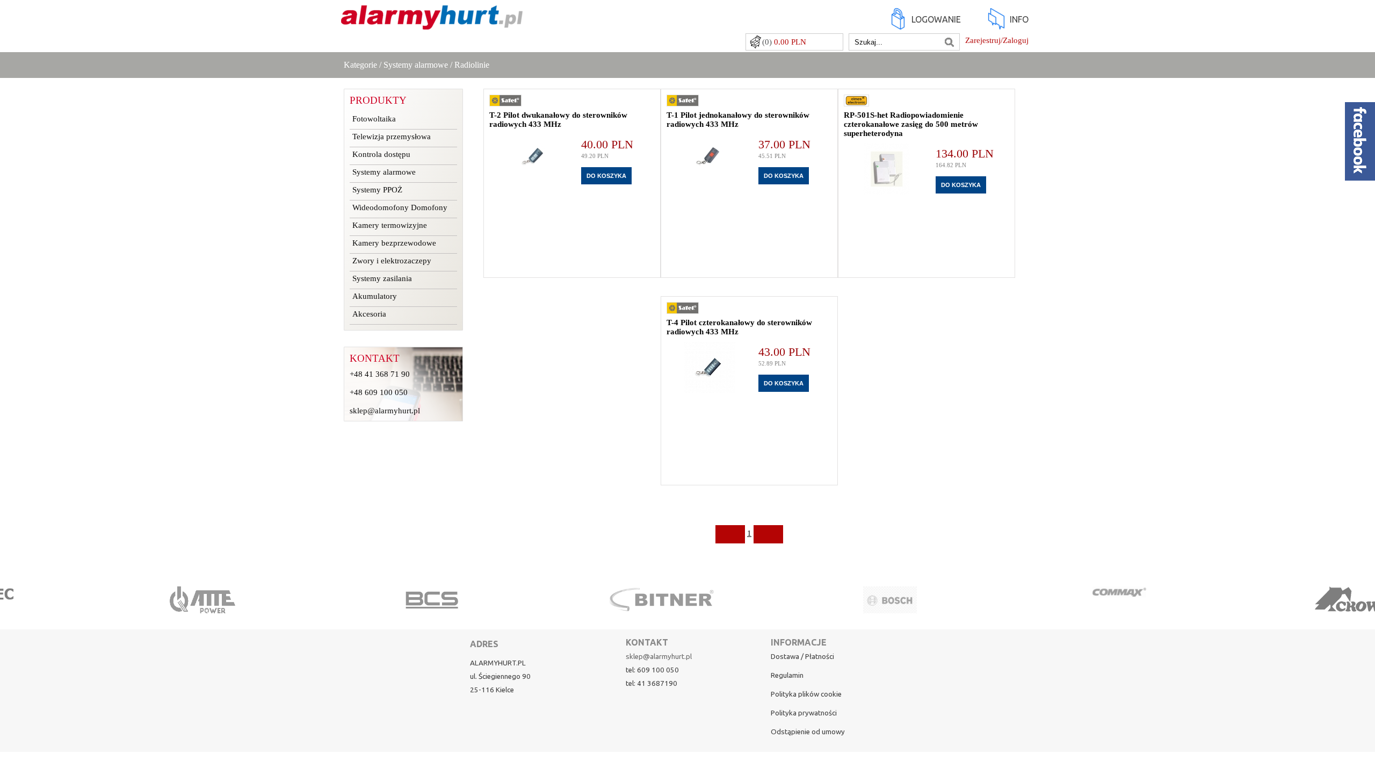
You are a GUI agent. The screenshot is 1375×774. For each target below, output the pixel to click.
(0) (784, 42)
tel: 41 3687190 (651, 683)
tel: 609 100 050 (652, 670)
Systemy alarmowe (415, 64)
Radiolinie (471, 64)
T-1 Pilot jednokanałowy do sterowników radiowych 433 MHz (738, 119)
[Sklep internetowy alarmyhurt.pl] (432, 24)
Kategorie (360, 64)
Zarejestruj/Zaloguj (997, 40)
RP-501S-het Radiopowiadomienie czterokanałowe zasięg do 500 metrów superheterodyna (911, 124)
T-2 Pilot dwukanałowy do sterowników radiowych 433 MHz (558, 119)
